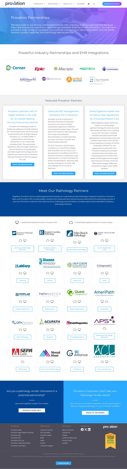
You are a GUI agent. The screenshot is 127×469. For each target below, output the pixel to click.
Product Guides (45, 435)
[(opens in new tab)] (22, 233)
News (42, 440)
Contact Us (66, 432)
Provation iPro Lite (17, 440)
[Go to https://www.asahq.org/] (111, 68)
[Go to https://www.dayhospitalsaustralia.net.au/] (99, 80)
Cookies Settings (63, 463)
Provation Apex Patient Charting (22, 432)
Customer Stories (46, 430)
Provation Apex (16, 430)
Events (42, 443)
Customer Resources (69, 438)
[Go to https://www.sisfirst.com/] (75, 79)
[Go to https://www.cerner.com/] (16, 67)
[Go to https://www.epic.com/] (40, 68)
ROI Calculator (45, 432)
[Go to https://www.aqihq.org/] (28, 79)
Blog (42, 438)
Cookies (65, 443)
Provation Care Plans (18, 446)
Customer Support (46, 446)
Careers (64, 435)
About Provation (68, 430)
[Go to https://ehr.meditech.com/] (87, 68)
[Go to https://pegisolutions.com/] (52, 78)
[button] (44, 4)
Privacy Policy (67, 440)
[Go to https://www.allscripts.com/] (63, 68)
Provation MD (16, 435)
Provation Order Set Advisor (21, 443)
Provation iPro (16, 438)
